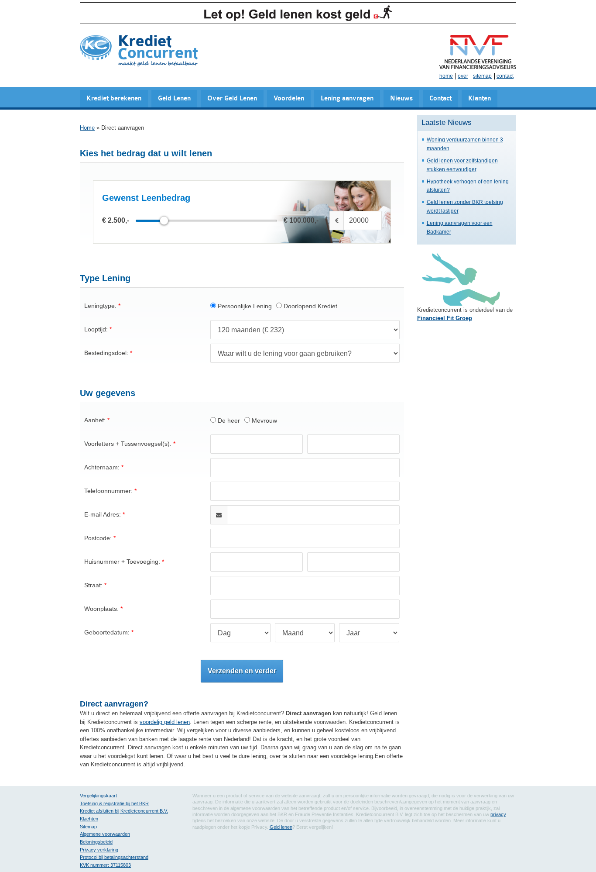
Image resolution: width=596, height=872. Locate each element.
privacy (498, 814)
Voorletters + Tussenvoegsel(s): (127, 443)
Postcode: (98, 537)
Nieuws (401, 98)
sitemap (482, 76)
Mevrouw (263, 420)
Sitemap (88, 826)
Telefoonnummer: (108, 490)
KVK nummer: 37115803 (105, 865)
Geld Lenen (174, 98)
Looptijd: (96, 329)
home (446, 76)
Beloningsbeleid (96, 841)
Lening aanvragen (347, 98)
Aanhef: (95, 420)
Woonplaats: (101, 608)
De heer (228, 420)
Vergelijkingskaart (98, 795)
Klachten (89, 818)
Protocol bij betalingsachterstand (114, 857)
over (463, 76)
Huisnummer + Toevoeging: (122, 561)
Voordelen (289, 98)
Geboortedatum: (107, 632)
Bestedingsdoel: (106, 352)
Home (87, 127)
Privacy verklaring (99, 849)
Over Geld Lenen (232, 98)
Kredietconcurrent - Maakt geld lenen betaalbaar (139, 51)
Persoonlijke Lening (244, 306)
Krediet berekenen (113, 98)
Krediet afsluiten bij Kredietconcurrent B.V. (124, 810)
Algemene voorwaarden (105, 834)
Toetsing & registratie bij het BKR (114, 803)
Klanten (479, 98)
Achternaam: (102, 467)
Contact (440, 98)
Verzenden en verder (242, 671)
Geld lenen (281, 827)
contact (505, 76)
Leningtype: (100, 305)
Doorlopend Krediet (309, 306)
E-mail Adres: (102, 514)
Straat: (93, 585)
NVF (477, 52)
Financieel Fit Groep (444, 318)
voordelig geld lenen (165, 722)
